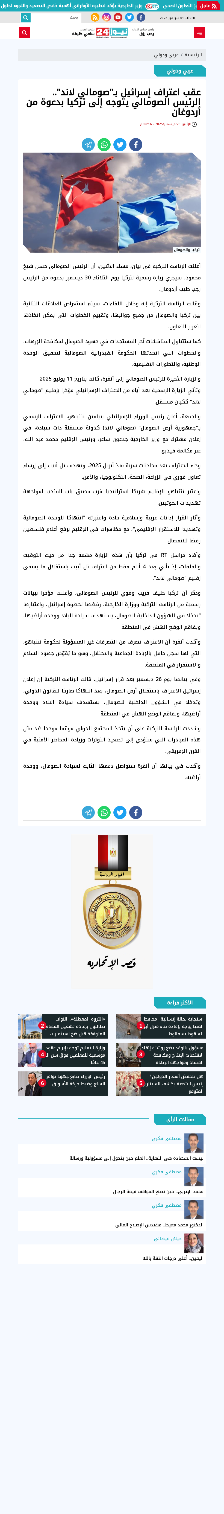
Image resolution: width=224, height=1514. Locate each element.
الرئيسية (193, 55)
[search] (24, 32)
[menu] (199, 32)
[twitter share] (119, 144)
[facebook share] (135, 144)
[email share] (88, 144)
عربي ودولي (166, 55)
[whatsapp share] (104, 144)
